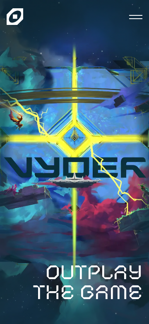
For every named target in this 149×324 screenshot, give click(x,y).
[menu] (135, 17)
